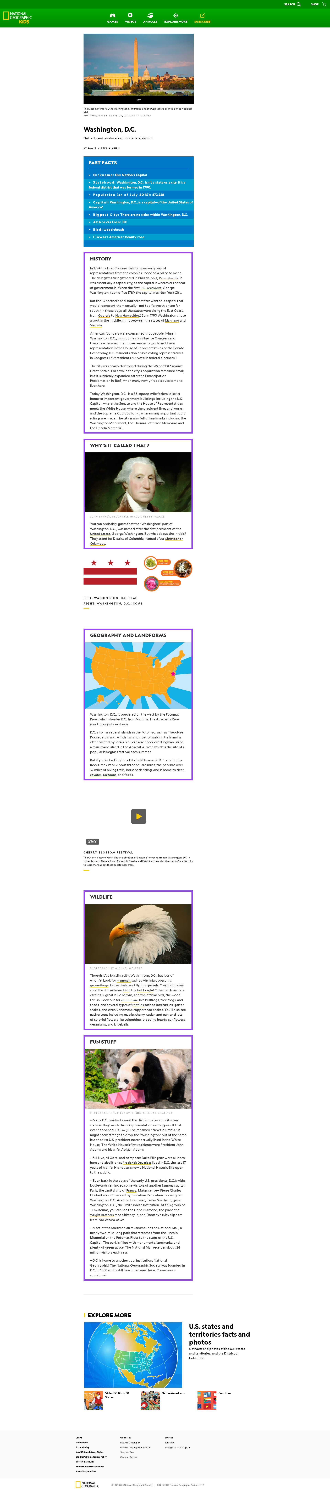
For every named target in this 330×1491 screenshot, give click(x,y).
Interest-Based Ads (85, 1461)
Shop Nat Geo (127, 1452)
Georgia (104, 315)
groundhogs (99, 985)
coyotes (96, 775)
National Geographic (130, 1442)
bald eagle (145, 990)
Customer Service (128, 1457)
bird (126, 990)
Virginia (96, 325)
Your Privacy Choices (86, 1471)
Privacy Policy (82, 1447)
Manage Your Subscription (177, 1447)
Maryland (172, 320)
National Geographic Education (135, 1447)
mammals (124, 980)
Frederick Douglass (137, 1162)
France (131, 1190)
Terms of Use (82, 1442)
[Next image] (185, 64)
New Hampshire (127, 315)
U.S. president (150, 288)
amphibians (129, 1000)
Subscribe (169, 1442)
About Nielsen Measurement (90, 1466)
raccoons (109, 775)
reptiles (138, 1005)
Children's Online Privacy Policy (91, 1456)
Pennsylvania (168, 278)
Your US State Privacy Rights (89, 1452)
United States (100, 534)
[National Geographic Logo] (87, 1487)
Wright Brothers (102, 1215)
